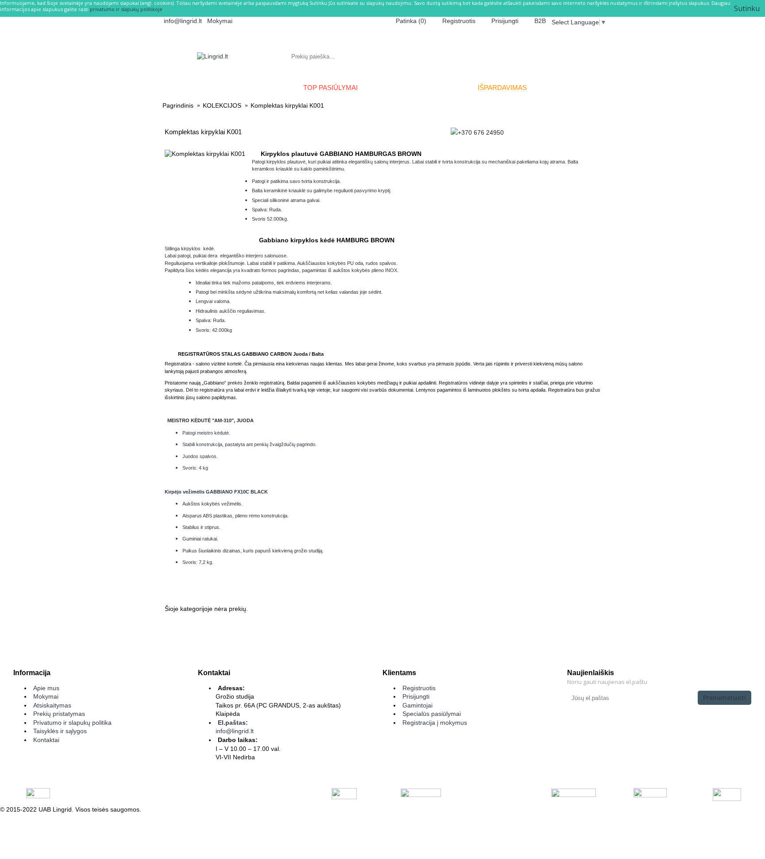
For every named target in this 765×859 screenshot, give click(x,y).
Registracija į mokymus (434, 722)
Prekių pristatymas (59, 713)
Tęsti (588, 636)
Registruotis (419, 688)
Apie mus (46, 688)
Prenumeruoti (724, 697)
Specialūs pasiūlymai (431, 713)
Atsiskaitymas (52, 705)
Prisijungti (415, 696)
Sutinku (747, 8)
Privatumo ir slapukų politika (72, 722)
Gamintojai (417, 705)
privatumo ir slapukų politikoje (126, 9)
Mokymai (45, 696)
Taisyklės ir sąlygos (60, 731)
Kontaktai (46, 739)
